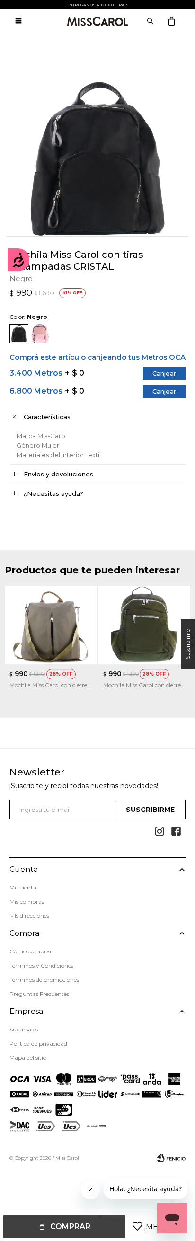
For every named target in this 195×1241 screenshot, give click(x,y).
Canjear (164, 373)
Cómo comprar (30, 951)
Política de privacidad (38, 1043)
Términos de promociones (44, 979)
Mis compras (26, 901)
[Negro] (18, 333)
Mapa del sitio (27, 1057)
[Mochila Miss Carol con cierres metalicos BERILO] (51, 625)
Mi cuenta (22, 887)
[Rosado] (40, 333)
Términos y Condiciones (41, 965)
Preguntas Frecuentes (39, 993)
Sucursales (23, 1029)
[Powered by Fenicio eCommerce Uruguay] (171, 1158)
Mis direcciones (29, 915)
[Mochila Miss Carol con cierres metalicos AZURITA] (144, 625)
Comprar (70, 1226)
